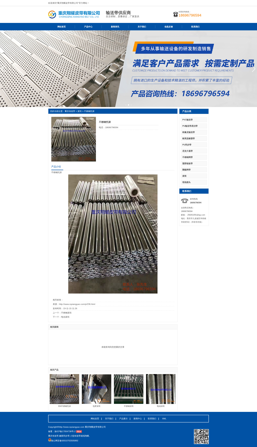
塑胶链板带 (187, 163)
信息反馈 (168, 26)
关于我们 (142, 26)
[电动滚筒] (161, 389)
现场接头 (186, 182)
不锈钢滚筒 (66, 313)
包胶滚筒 (96, 406)
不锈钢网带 (187, 157)
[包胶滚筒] (96, 389)
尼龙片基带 (187, 151)
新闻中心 (138, 418)
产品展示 (123, 418)
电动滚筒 (65, 317)
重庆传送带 (70, 111)
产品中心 (88, 26)
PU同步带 (186, 144)
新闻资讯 (115, 26)
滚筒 (79, 111)
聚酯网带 (186, 169)
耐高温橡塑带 (188, 138)
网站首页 (61, 26)
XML (164, 418)
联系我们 (195, 26)
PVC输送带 (187, 119)
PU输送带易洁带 (190, 126)
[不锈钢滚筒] (129, 389)
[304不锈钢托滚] (64, 389)
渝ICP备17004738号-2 (65, 431)
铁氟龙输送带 (188, 132)
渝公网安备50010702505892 (64, 440)
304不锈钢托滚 (64, 406)
